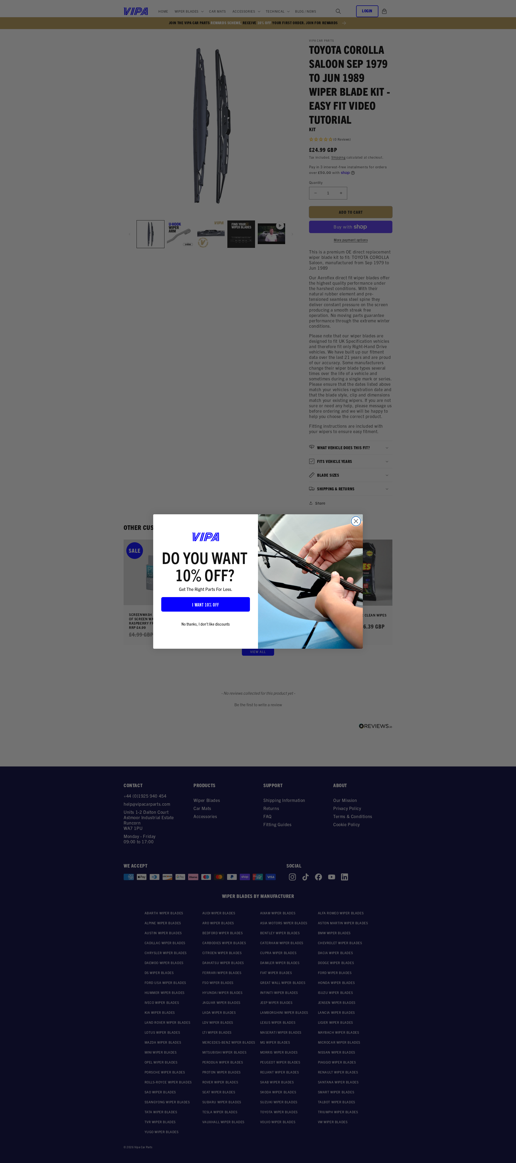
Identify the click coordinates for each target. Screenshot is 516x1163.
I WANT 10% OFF (205, 604)
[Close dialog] (356, 521)
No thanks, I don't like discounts (205, 623)
